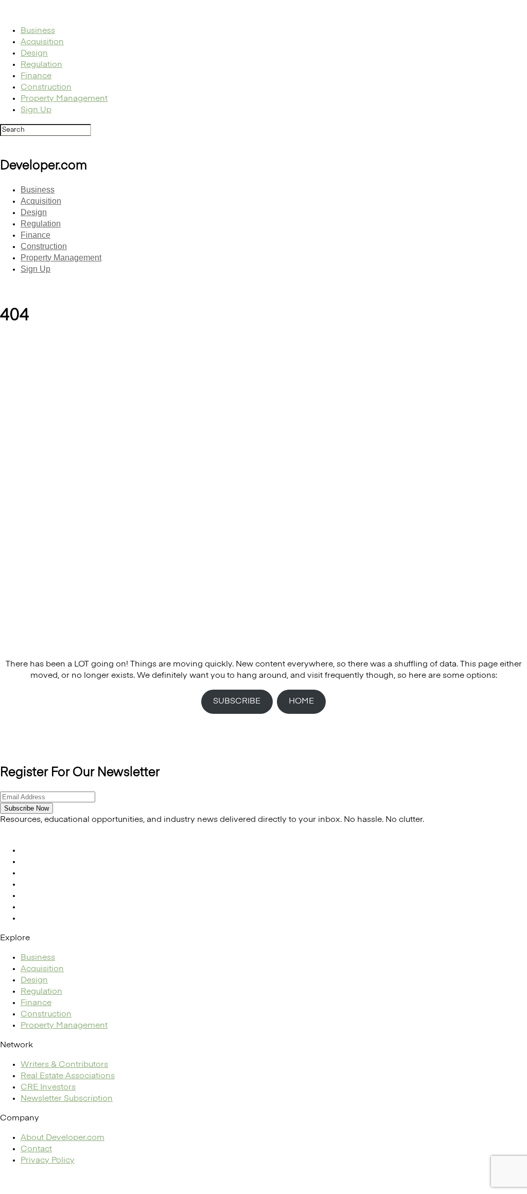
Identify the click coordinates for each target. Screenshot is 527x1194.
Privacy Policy (48, 1160)
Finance (36, 76)
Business (38, 31)
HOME (301, 701)
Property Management (64, 99)
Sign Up (36, 110)
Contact (36, 1149)
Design (34, 53)
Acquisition (42, 42)
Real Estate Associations (68, 1076)
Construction (46, 87)
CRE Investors (48, 1087)
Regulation (41, 65)
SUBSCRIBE (236, 701)
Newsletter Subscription (67, 1099)
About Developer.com (62, 1138)
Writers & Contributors (64, 1065)
